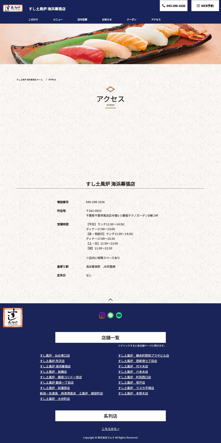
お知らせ (107, 19)
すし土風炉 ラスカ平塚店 (136, 388)
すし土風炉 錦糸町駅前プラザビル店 (143, 355)
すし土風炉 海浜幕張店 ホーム (30, 79)
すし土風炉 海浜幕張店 (55, 366)
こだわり (33, 19)
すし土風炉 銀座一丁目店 (57, 382)
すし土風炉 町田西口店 (134, 377)
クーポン (131, 19)
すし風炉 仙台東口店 (55, 355)
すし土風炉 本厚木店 (133, 393)
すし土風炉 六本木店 (133, 371)
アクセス (156, 19)
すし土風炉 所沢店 (52, 361)
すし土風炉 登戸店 (131, 382)
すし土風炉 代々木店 (133, 366)
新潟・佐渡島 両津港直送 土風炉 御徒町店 (71, 393)
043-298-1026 (95, 202)
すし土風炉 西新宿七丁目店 (137, 361)
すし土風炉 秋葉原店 (55, 388)
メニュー (58, 19)
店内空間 (82, 19)
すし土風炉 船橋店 (53, 371)
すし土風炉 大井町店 (55, 398)
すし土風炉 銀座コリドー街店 (61, 377)
